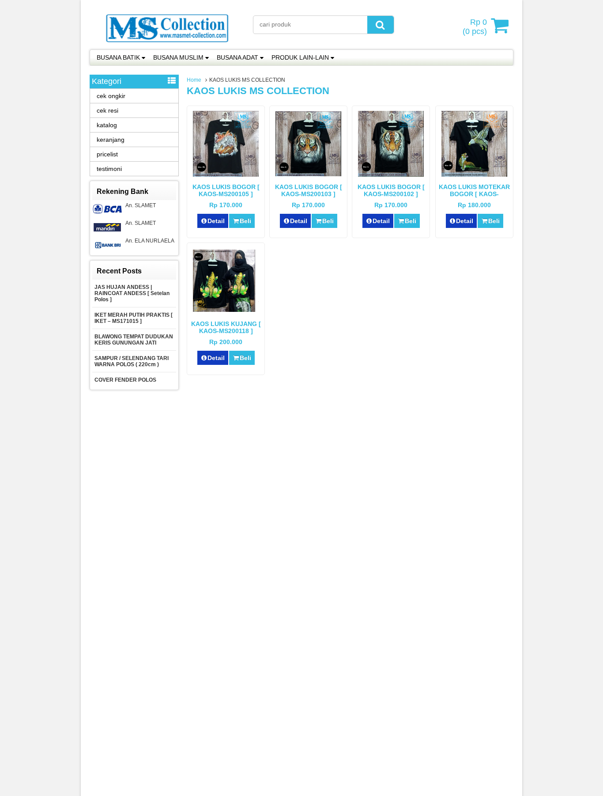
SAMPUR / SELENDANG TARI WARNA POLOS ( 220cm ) (131, 361)
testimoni (109, 168)
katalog (107, 125)
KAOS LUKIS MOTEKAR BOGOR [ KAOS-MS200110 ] (474, 194)
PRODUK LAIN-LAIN (300, 57)
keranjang (110, 139)
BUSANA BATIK (118, 57)
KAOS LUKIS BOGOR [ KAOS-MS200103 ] (308, 190)
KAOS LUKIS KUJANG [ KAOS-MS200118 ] (226, 327)
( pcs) (475, 27)
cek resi (107, 110)
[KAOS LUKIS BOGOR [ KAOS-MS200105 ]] (226, 174)
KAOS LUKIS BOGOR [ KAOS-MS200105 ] (226, 190)
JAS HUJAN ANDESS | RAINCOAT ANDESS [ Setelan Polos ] (132, 293)
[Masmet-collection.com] (167, 45)
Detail (216, 220)
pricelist (107, 154)
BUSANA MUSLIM (178, 57)
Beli (245, 220)
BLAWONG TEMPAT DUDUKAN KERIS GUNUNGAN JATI (133, 340)
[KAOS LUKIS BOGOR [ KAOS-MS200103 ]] (308, 174)
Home (194, 80)
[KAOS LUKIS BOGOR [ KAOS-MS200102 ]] (391, 174)
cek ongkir (111, 95)
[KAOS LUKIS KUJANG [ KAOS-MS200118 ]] (226, 309)
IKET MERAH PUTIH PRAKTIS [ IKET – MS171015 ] (133, 318)
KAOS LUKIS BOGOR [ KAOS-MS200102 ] (391, 190)
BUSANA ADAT (237, 57)
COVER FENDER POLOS (126, 380)
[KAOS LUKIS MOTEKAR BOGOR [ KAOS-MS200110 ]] (474, 174)
